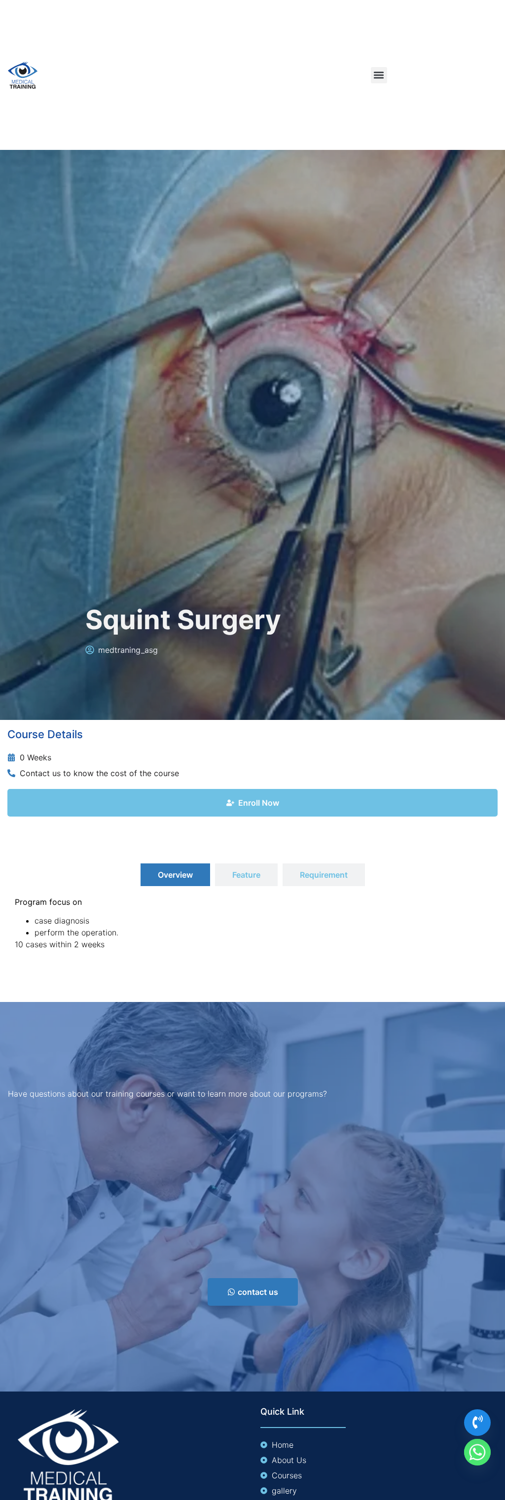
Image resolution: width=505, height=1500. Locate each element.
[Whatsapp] (477, 1452)
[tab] (175, 874)
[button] (379, 75)
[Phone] (477, 1422)
